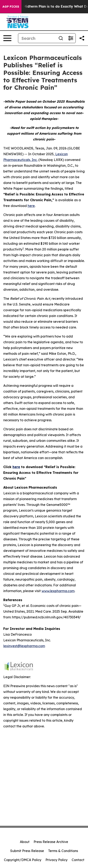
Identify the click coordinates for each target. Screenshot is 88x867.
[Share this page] (82, 38)
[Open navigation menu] (7, 38)
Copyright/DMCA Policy (22, 860)
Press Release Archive (51, 842)
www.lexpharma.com (58, 591)
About (24, 842)
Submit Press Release (27, 851)
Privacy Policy (56, 860)
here (31, 206)
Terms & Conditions (63, 851)
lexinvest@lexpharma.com (24, 646)
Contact (78, 860)
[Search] (61, 38)
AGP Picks (10, 6)
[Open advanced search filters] (71, 38)
